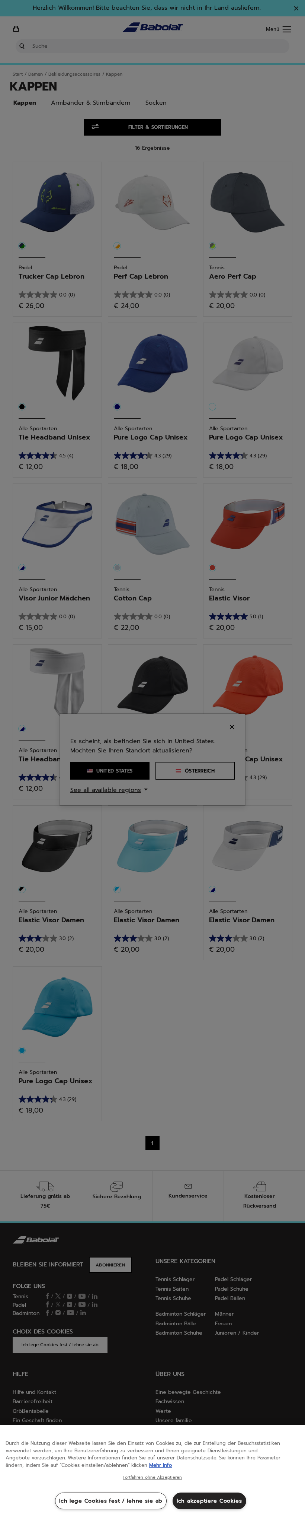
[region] (152, 1472)
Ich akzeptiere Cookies (209, 1501)
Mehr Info (160, 1465)
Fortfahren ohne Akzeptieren (152, 1478)
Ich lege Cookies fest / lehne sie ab (111, 1501)
